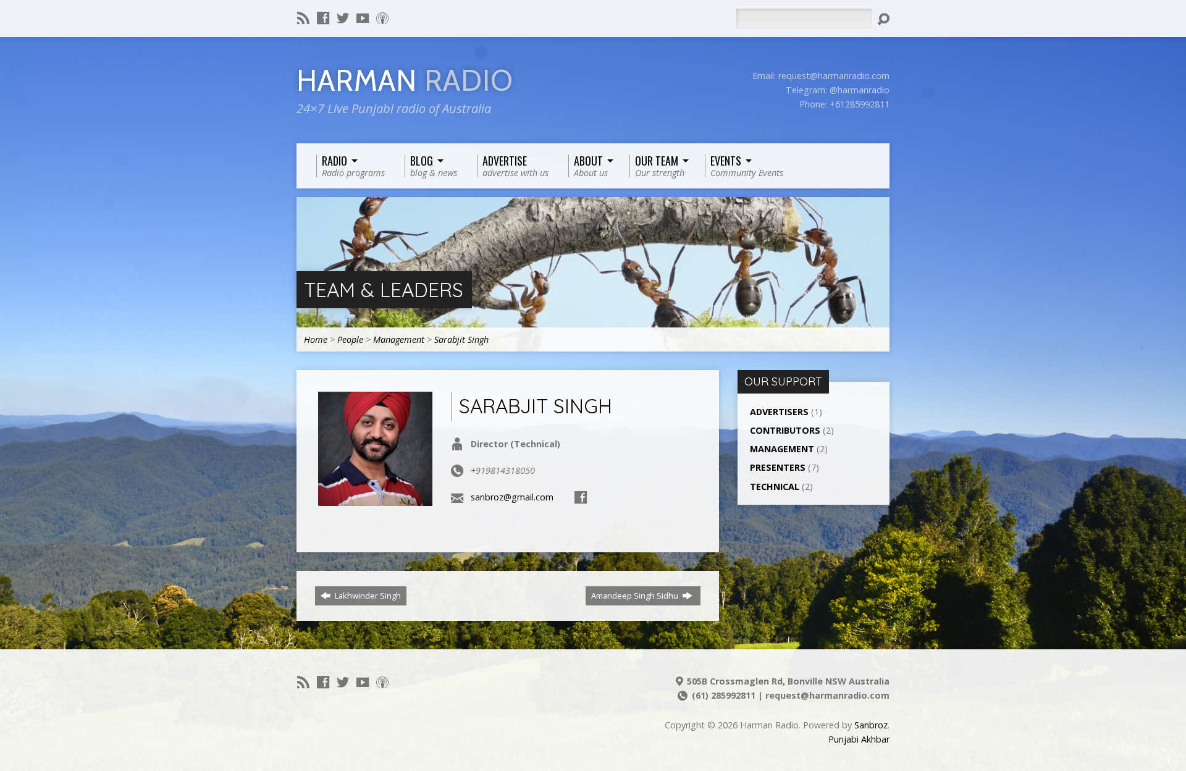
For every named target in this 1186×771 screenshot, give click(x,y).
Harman (404, 80)
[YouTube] (362, 18)
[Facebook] (323, 18)
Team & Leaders (383, 289)
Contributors (785, 430)
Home (315, 339)
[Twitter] (343, 18)
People (350, 339)
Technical (774, 486)
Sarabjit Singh (461, 339)
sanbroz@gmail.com (512, 497)
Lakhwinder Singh (367, 595)
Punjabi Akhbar (859, 739)
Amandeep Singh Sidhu (635, 595)
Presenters (777, 467)
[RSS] (303, 18)
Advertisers (779, 412)
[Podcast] (382, 18)
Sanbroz (871, 725)
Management (398, 339)
